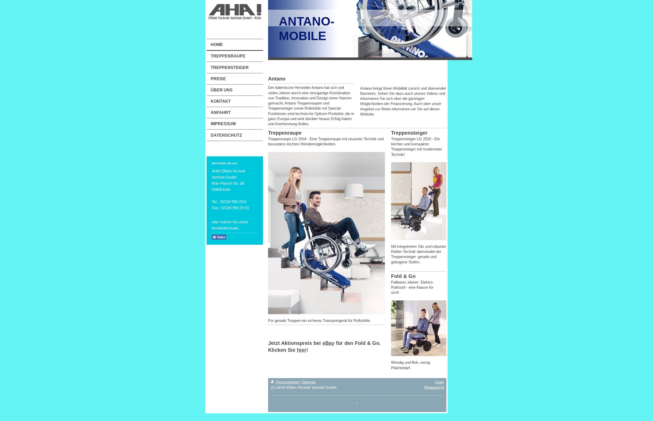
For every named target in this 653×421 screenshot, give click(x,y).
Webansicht (434, 387)
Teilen (220, 237)
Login (439, 382)
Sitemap (309, 382)
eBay (328, 343)
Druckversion (287, 382)
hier (301, 350)
